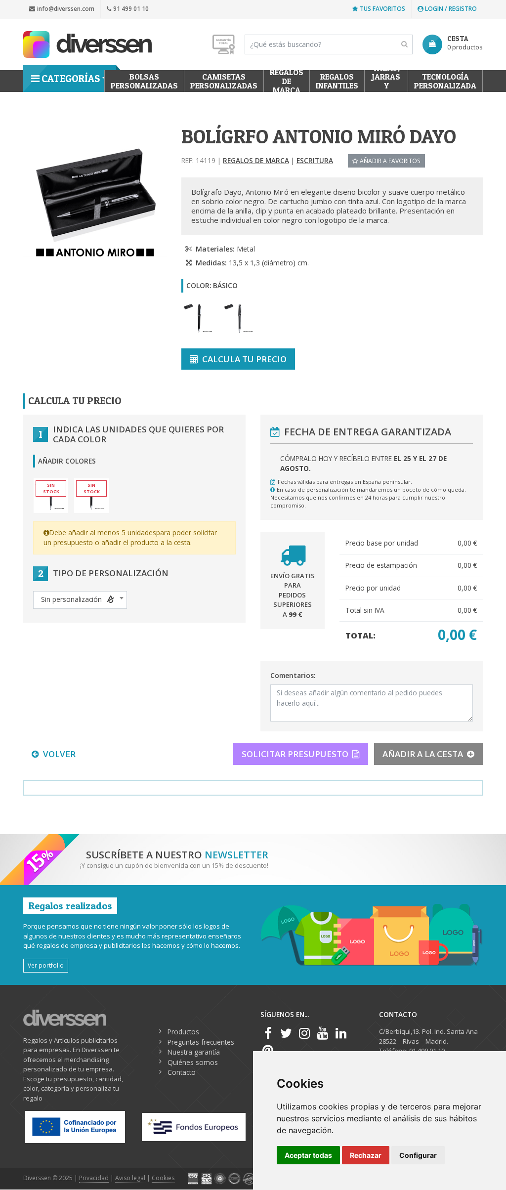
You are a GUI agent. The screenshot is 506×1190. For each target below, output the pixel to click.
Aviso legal (130, 1178)
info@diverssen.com (65, 8)
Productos (183, 1031)
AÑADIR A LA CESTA (422, 754)
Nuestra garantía (194, 1052)
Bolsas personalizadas (144, 81)
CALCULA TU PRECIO (244, 359)
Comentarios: (292, 675)
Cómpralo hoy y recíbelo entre (363, 463)
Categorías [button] (71, 79)
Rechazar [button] (365, 1155)
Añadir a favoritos (390, 161)
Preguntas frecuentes (201, 1042)
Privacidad (94, 1178)
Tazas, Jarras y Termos (386, 81)
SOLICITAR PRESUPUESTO (295, 754)
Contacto (182, 1072)
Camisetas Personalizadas (223, 81)
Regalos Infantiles (337, 81)
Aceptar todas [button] (308, 1155)
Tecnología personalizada (445, 81)
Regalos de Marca (286, 81)
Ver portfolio (46, 965)
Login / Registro (450, 8)
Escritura (314, 160)
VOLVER (59, 754)
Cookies (163, 1178)
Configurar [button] (418, 1155)
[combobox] (80, 600)
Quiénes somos (193, 1062)
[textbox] (80, 599)
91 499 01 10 (131, 8)
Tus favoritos (382, 8)
